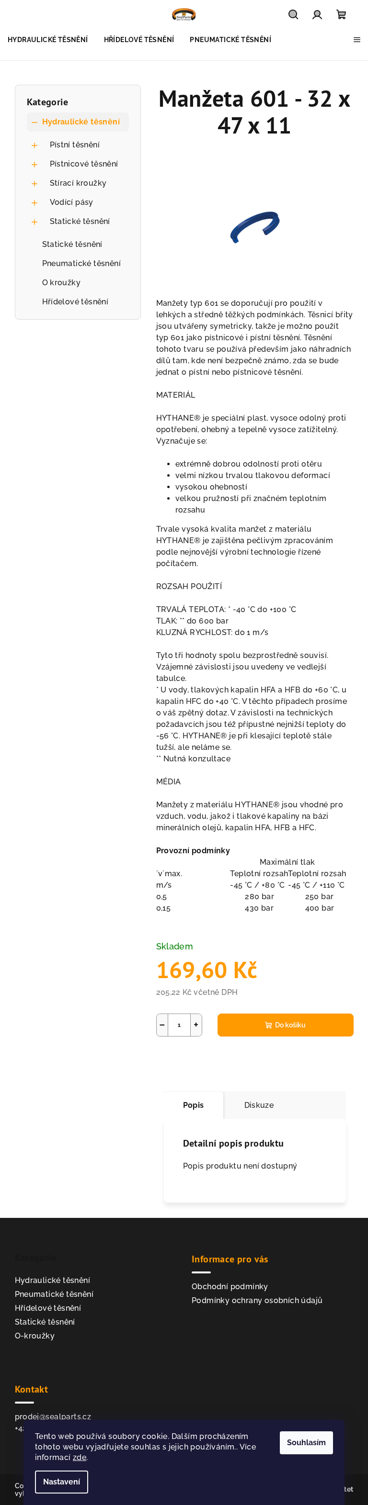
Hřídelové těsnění (75, 301)
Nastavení (61, 1481)
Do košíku (290, 1025)
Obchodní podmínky (230, 1286)
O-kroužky (35, 1335)
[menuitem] (48, 40)
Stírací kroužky (78, 183)
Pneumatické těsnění (81, 263)
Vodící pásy (71, 202)
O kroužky (61, 282)
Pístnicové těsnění (84, 163)
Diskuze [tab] (259, 1105)
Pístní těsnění (75, 144)
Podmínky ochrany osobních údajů (257, 1300)
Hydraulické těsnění (81, 121)
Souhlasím (306, 1442)
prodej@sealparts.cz (53, 1416)
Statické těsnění (80, 221)
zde (79, 1457)
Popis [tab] (193, 1105)
